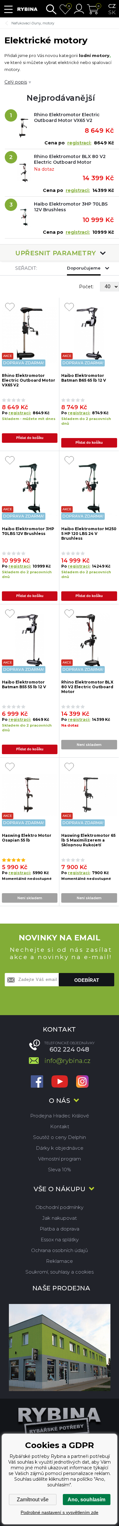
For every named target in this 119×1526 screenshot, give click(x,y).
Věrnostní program (59, 1159)
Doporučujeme (84, 267)
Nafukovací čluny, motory (32, 23)
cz (112, 6)
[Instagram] (82, 1082)
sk (112, 12)
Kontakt (59, 1126)
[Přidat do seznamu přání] (10, 307)
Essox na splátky (60, 1240)
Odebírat (86, 980)
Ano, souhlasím (86, 1499)
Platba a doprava (59, 1229)
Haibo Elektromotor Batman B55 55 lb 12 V (24, 684)
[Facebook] (37, 1082)
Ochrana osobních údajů (59, 1250)
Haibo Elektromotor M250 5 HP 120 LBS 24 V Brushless (88, 533)
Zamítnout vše (33, 1499)
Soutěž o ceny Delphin (59, 1137)
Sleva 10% (59, 1170)
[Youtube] (59, 1082)
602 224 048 (69, 1049)
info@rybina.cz (67, 1061)
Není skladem (89, 744)
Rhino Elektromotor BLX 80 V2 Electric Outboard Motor (70, 159)
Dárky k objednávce (59, 1148)
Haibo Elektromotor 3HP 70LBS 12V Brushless (71, 207)
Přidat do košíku (29, 438)
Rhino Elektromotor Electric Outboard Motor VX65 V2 (67, 117)
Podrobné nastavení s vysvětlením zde (59, 1512)
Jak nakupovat (59, 1218)
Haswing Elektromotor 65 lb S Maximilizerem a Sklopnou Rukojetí (88, 840)
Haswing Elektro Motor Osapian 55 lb (26, 837)
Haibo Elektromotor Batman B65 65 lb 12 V (83, 378)
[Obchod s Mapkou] (59, 1348)
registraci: (79, 143)
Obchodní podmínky (59, 1207)
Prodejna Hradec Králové (59, 1116)
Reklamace (59, 1261)
